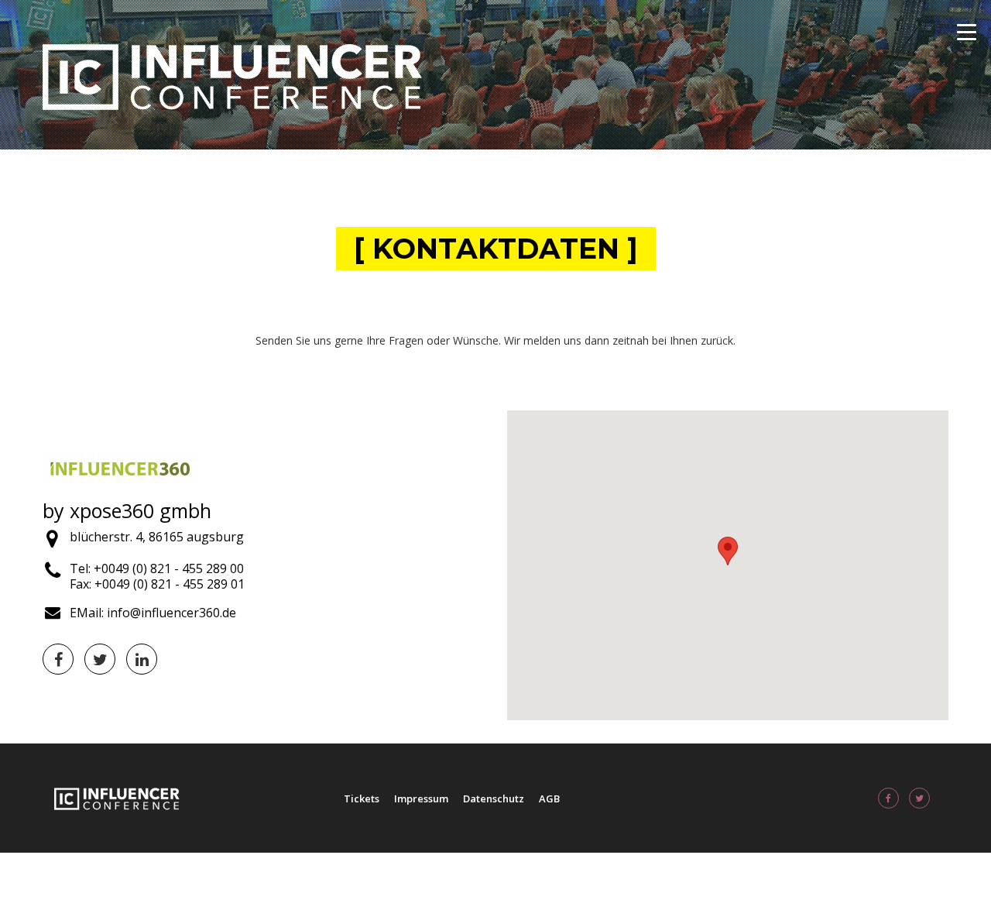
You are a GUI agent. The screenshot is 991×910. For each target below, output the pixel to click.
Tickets (361, 798)
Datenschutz (493, 798)
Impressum (421, 798)
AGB (549, 798)
